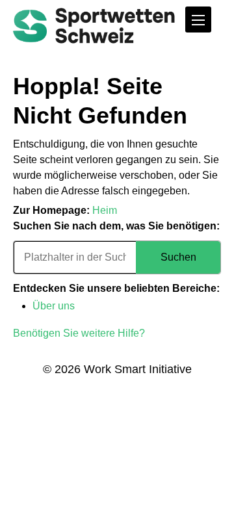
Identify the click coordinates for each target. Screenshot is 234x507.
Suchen (178, 257)
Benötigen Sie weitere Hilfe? (79, 333)
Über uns (53, 305)
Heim (104, 210)
